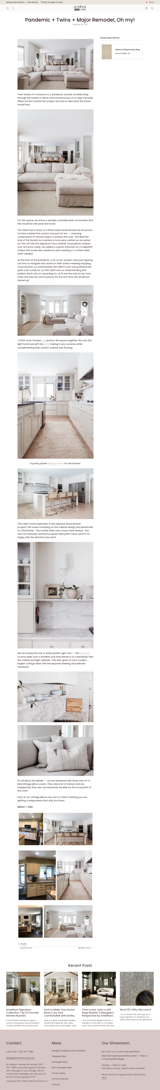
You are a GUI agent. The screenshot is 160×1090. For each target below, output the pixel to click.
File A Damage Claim (62, 1067)
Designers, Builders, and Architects (69, 1050)
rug (43, 340)
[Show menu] (7, 8)
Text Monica (32, 2)
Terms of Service (60, 1078)
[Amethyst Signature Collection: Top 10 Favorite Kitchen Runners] (23, 989)
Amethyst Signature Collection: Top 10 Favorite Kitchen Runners (22, 1012)
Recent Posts (80, 965)
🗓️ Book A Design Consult (52, 2)
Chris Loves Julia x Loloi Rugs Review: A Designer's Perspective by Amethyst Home (98, 1012)
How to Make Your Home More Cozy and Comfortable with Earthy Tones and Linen (59, 1012)
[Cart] (152, 8)
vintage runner (55, 463)
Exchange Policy (60, 1062)
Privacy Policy (58, 1073)
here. (104, 1077)
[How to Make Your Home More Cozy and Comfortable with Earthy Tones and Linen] (61, 989)
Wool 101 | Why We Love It (135, 1009)
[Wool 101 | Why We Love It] (137, 989)
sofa (46, 344)
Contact (56, 1084)
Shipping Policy (59, 1056)
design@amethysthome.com (20, 1058)
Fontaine (85, 653)
